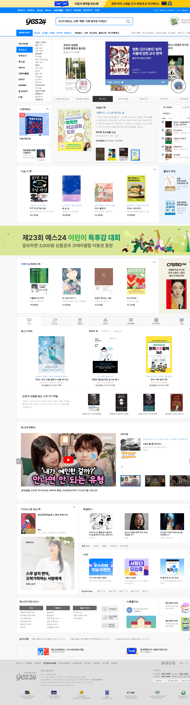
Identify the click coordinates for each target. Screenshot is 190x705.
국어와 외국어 (40, 85)
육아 (41, 74)
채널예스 (87, 509)
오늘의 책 (101, 107)
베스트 (37, 33)
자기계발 (38, 56)
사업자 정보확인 (96, 680)
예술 (36, 48)
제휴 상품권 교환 (80, 615)
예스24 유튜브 (28, 427)
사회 (36, 51)
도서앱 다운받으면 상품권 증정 (132, 639)
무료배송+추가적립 (27, 615)
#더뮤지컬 (124, 546)
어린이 (37, 65)
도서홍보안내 (77, 663)
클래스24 (102, 33)
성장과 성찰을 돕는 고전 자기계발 (40, 396)
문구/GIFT (23, 91)
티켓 (20, 97)
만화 (36, 59)
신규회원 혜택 (25, 618)
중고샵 (21, 61)
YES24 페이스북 (166, 663)
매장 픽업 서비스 (53, 618)
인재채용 (28, 663)
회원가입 (163, 10)
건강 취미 (38, 79)
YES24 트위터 (170, 663)
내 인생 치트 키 (69, 298)
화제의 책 (30, 264)
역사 (41, 45)
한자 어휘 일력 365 (159, 379)
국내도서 (22, 50)
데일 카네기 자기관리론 (147, 414)
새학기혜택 (136, 33)
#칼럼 (104, 546)
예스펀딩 (93, 33)
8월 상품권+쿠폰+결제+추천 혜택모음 (91, 639)
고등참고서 (39, 99)
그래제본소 (25, 109)
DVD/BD (22, 85)
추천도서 (181, 33)
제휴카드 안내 (25, 624)
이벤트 (52, 33)
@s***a (145, 591)
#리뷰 (96, 546)
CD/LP (21, 79)
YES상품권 (77, 618)
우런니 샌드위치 (134, 208)
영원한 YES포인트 (27, 612)
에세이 (43, 42)
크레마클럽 (23, 73)
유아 (36, 68)
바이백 (59, 33)
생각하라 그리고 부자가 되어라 (177, 414)
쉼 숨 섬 (65, 208)
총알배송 (50, 612)
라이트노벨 (43, 59)
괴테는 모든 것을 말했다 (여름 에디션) (51, 379)
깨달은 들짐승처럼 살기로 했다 (105, 379)
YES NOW (23, 44)
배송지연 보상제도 (110, 625)
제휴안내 (96, 663)
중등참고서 (39, 97)
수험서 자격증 (40, 91)
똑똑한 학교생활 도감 (106, 132)
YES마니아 (77, 612)
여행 (36, 62)
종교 (41, 48)
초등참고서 (39, 94)
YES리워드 (110, 617)
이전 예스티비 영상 (18, 461)
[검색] (128, 21)
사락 (86, 33)
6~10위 (170, 118)
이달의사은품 (160, 33)
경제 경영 (38, 54)
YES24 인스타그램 (173, 663)
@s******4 (135, 591)
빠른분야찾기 (24, 32)
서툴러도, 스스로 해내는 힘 (110, 112)
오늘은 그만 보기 (114, 82)
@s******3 (123, 591)
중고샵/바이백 (25, 621)
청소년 (37, 71)
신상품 (45, 33)
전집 (41, 68)
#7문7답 (113, 546)
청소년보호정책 (64, 663)
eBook (21, 67)
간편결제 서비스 (53, 627)
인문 (36, 45)
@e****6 (112, 591)
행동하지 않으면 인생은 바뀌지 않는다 (125, 414)
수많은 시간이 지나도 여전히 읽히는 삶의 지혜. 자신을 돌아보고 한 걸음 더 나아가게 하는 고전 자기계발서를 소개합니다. (45, 404)
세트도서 (118, 331)
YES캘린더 (110, 609)
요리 (36, 74)
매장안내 (67, 33)
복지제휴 (105, 663)
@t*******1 (101, 591)
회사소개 (19, 663)
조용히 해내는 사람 (103, 298)
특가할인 (172, 33)
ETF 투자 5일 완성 (38, 208)
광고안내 (87, 663)
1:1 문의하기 (159, 680)
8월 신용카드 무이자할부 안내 (49, 639)
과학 (41, 51)
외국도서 (22, 55)
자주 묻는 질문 (173, 680)
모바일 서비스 (52, 624)
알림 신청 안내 (52, 621)
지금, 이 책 (26, 171)
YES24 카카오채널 (163, 663)
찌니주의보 (132, 298)
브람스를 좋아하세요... (153, 444)
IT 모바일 (38, 88)
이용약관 (37, 663)
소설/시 (37, 42)
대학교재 (38, 82)
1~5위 (163, 118)
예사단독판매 (147, 33)
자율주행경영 (25, 138)
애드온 (22, 627)
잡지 (41, 62)
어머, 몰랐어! (100, 208)
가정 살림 (38, 77)
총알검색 (50, 615)
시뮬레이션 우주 (37, 298)
